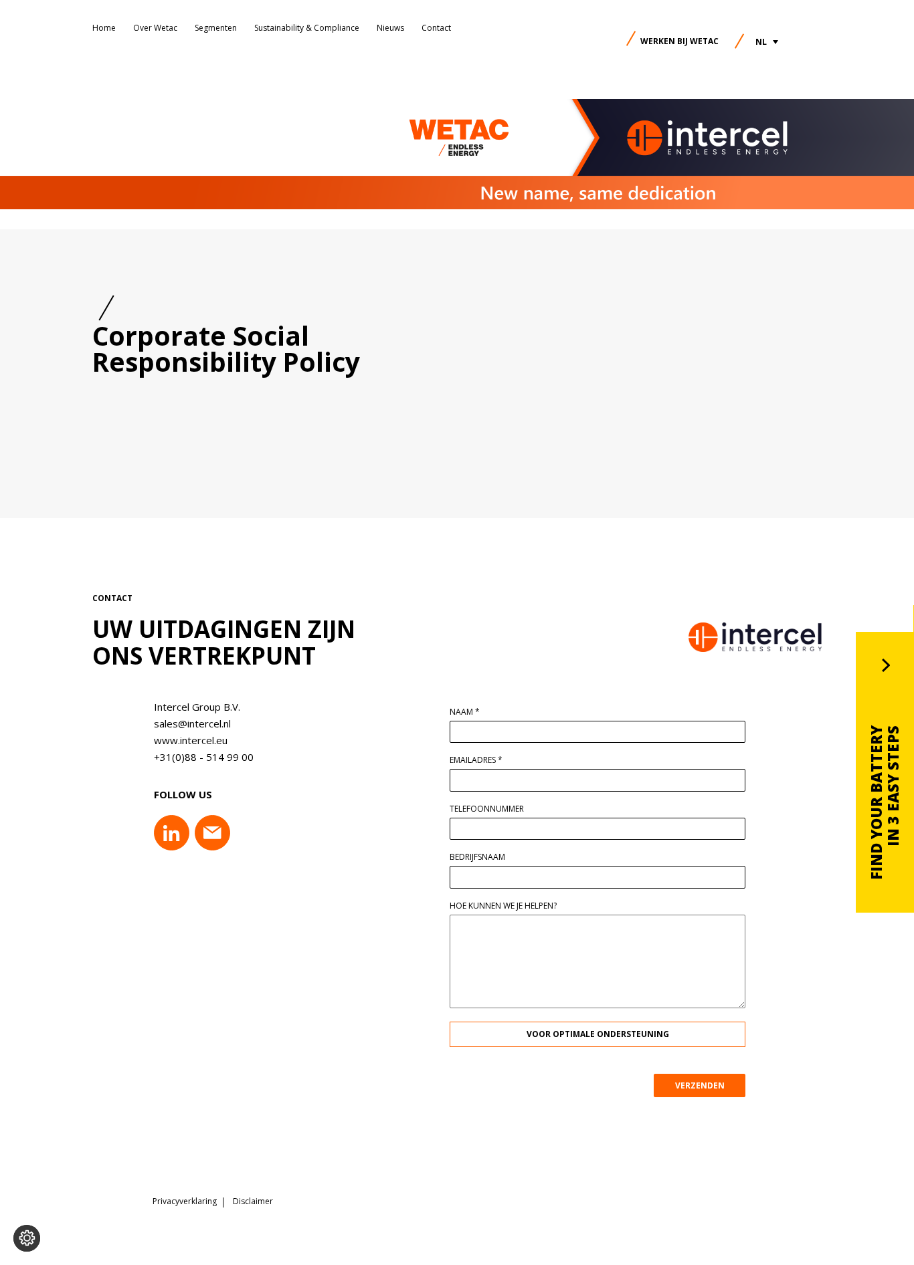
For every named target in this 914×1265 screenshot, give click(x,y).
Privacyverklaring (185, 1201)
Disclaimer (253, 1201)
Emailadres (476, 760)
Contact (436, 27)
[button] (767, 41)
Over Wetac (155, 27)
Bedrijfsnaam (477, 857)
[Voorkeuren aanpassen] (26, 1238)
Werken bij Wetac (679, 41)
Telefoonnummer (487, 809)
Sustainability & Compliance (306, 27)
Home (104, 27)
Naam (465, 712)
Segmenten (216, 27)
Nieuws (390, 27)
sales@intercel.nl (192, 723)
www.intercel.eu (190, 740)
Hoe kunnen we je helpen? (503, 906)
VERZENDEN (700, 1085)
